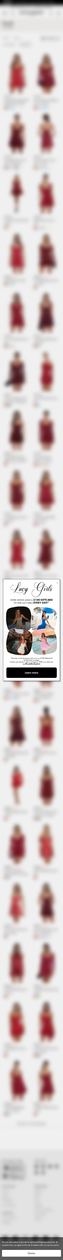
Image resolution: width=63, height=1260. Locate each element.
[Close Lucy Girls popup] (57, 582)
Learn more (31, 672)
